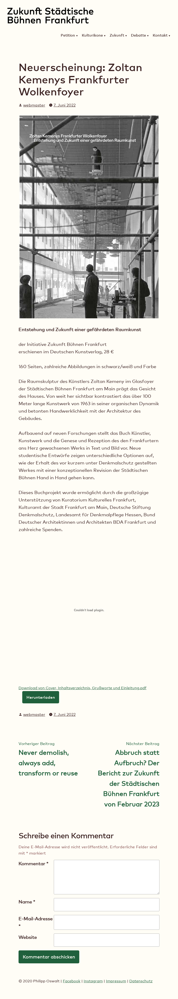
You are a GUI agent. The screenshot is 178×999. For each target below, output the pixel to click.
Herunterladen (40, 697)
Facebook (71, 981)
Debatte (138, 35)
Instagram (93, 981)
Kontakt (160, 35)
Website (28, 937)
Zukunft (117, 35)
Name (27, 902)
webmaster (34, 105)
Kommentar (33, 863)
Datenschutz (141, 981)
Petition (68, 35)
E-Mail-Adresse (36, 922)
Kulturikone (92, 35)
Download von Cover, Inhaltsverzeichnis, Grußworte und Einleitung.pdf (82, 688)
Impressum (116, 981)
